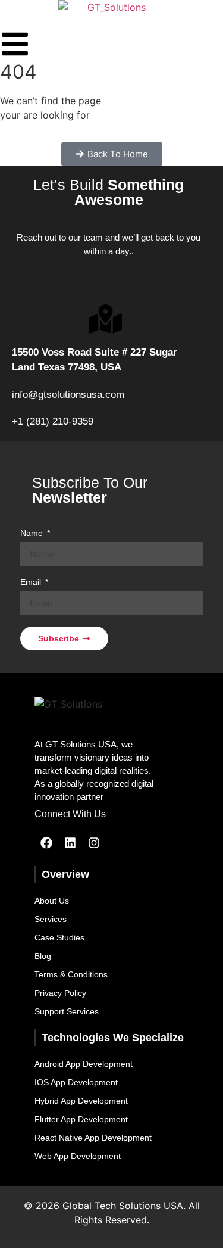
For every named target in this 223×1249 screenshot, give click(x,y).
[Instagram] (94, 843)
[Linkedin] (70, 843)
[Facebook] (46, 843)
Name (32, 533)
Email (31, 582)
